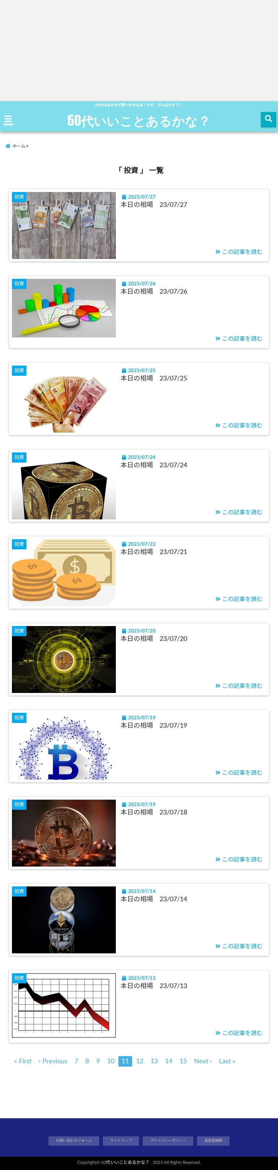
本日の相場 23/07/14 (154, 899)
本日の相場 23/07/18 (154, 812)
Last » (227, 1061)
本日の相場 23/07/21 (154, 552)
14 (168, 1061)
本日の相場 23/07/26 (154, 292)
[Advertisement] (139, 50)
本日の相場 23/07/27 (154, 205)
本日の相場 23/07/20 (154, 639)
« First (22, 1061)
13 (154, 1061)
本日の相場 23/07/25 (154, 378)
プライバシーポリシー (168, 1141)
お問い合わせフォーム (74, 1141)
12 (139, 1061)
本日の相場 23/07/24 (154, 465)
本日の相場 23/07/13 (154, 986)
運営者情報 (213, 1141)
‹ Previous (53, 1061)
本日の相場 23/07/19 (154, 726)
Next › (203, 1061)
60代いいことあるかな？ (139, 120)
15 (183, 1061)
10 (110, 1061)
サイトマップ (121, 1141)
